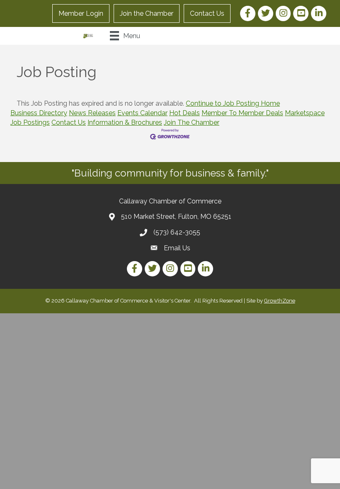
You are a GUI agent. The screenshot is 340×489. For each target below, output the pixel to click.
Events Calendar (142, 113)
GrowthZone (279, 301)
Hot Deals (184, 113)
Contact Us (207, 13)
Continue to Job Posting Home (233, 103)
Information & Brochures (124, 122)
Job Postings (30, 122)
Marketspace (305, 113)
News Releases (92, 113)
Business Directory (38, 113)
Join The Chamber (191, 122)
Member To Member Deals (242, 113)
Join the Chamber (146, 13)
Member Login (80, 13)
